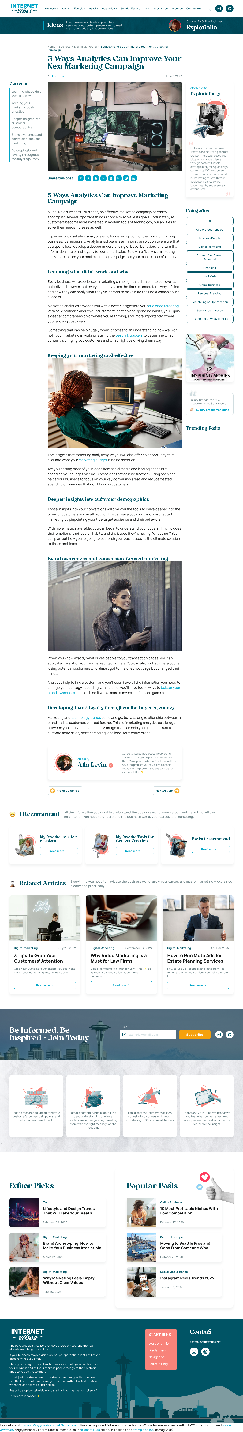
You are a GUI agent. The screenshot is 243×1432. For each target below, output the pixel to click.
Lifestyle (78, 8)
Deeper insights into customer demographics (26, 123)
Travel (92, 8)
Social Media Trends (209, 310)
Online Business (209, 285)
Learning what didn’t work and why (26, 93)
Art (145, 8)
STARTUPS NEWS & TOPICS (210, 319)
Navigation (157, 1357)
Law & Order (210, 276)
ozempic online (143, 1430)
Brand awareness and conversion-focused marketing (27, 138)
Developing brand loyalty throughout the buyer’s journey (25, 154)
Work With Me (159, 1343)
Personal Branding (210, 293)
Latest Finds (160, 8)
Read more (57, 851)
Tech (64, 8)
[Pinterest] (230, 8)
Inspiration (108, 8)
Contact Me (193, 8)
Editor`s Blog (158, 1364)
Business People (209, 238)
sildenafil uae (90, 1430)
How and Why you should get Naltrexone (48, 1425)
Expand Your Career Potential (209, 257)
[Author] (111, 765)
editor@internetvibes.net (205, 1342)
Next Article (164, 790)
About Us (177, 8)
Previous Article (68, 790)
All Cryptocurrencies (209, 229)
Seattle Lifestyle (130, 8)
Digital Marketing (209, 246)
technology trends (86, 717)
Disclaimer (156, 1350)
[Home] (24, 8)
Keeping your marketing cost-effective (23, 107)
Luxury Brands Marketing (212, 409)
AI (209, 221)
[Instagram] (219, 8)
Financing (209, 268)
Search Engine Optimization (210, 302)
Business (50, 8)
